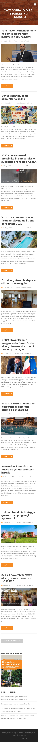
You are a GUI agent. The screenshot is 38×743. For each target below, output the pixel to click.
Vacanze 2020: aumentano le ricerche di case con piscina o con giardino (17, 406)
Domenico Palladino (25, 41)
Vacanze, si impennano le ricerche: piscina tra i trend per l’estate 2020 (17, 220)
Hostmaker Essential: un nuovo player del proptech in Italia (17, 469)
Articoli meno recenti (12, 641)
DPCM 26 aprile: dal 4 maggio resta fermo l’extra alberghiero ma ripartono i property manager (17, 345)
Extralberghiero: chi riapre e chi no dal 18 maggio (18, 282)
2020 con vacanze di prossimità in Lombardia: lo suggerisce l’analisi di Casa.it (18, 158)
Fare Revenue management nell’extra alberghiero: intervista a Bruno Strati (18, 33)
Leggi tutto (6, 86)
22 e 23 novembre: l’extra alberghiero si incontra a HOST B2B (16, 578)
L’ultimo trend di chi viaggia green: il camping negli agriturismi (18, 515)
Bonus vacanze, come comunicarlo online (14, 97)
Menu (35, 4)
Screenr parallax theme (14, 739)
